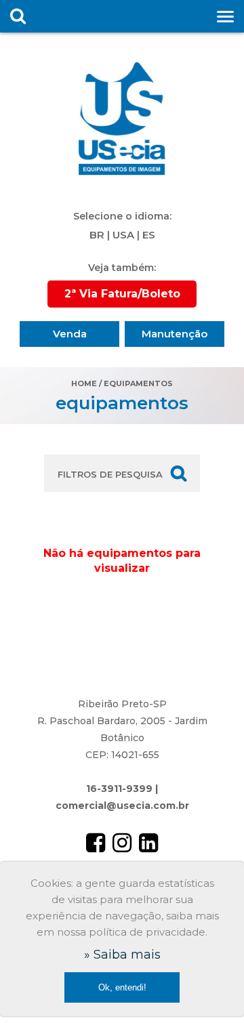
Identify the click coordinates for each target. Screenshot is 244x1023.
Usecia (122, 118)
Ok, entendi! (122, 987)
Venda (70, 333)
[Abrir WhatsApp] (210, 988)
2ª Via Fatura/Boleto (122, 293)
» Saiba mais (122, 954)
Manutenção (174, 333)
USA (123, 234)
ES (148, 234)
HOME (84, 383)
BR (96, 234)
